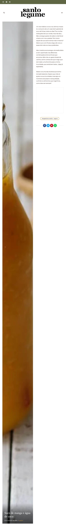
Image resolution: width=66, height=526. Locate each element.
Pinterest (6, 2)
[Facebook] (44, 125)
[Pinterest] (51, 125)
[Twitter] (48, 125)
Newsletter (9, 2)
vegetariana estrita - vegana (50, 118)
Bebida (21, 520)
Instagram (3, 2)
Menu (62, 12)
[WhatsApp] (55, 125)
